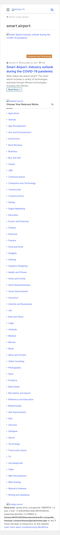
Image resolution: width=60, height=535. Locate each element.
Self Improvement (17, 412)
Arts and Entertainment (19, 132)
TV (9, 456)
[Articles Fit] (18, 9)
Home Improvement (18, 291)
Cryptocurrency (16, 196)
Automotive (14, 138)
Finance (12, 240)
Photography (14, 367)
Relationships (14, 406)
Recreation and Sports (19, 393)
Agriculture (13, 113)
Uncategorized (15, 463)
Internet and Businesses (20, 304)
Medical (12, 336)
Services (12, 425)
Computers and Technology (22, 183)
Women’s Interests (17, 488)
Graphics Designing (17, 266)
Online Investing (16, 361)
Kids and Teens (15, 317)
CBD (10, 170)
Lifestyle (12, 329)
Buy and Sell (14, 158)
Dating (11, 202)
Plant (10, 374)
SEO (10, 418)
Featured (12, 234)
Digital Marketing (16, 208)
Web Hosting (14, 482)
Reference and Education (20, 399)
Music (11, 348)
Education (13, 215)
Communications (16, 177)
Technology (14, 444)
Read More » (14, 89)
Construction (14, 189)
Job (10, 310)
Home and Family (17, 278)
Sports (11, 437)
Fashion (12, 227)
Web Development (17, 476)
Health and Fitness (17, 272)
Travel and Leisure (17, 450)
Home (11, 17)
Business (12, 151)
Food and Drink (15, 247)
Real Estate (14, 386)
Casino (11, 164)
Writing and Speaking (18, 495)
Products (12, 380)
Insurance (13, 297)
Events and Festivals (18, 221)
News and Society (17, 355)
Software (12, 431)
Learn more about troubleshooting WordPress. (26, 527)
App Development (17, 126)
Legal (11, 323)
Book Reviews (15, 145)
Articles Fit (13, 63)
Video (11, 469)
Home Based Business (19, 285)
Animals (12, 119)
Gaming (12, 259)
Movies (11, 342)
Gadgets (12, 253)
